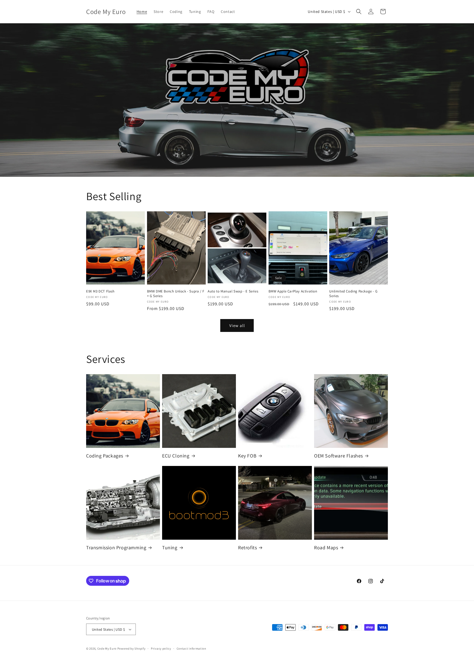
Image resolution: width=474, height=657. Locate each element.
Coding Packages (104, 456)
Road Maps (326, 547)
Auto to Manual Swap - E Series (233, 291)
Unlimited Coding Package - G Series (353, 293)
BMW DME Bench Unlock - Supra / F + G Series (175, 293)
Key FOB (247, 456)
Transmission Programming (116, 547)
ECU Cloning (176, 456)
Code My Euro (107, 648)
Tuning (169, 547)
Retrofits (247, 547)
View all (237, 325)
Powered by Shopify (131, 648)
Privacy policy (161, 648)
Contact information (191, 648)
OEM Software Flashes (338, 456)
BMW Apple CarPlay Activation (293, 291)
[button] (359, 11)
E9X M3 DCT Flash (100, 291)
